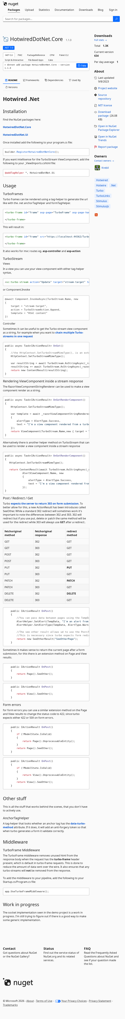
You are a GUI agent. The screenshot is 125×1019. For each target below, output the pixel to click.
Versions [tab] (13, 87)
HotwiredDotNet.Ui (15, 135)
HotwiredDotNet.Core (17, 127)
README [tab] (13, 80)
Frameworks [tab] (32, 80)
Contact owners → (104, 160)
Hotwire (101, 185)
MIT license (105, 105)
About (30, 1001)
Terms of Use (44, 1001)
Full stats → (100, 39)
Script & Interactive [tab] (14, 59)
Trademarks (10, 1005)
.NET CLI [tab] (9, 55)
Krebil (105, 168)
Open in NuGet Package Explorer (109, 128)
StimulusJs (102, 206)
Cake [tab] (50, 59)
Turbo (100, 190)
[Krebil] (97, 168)
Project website (107, 88)
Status (48, 948)
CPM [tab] (52, 55)
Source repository (104, 96)
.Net (113, 185)
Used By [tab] (76, 80)
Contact (9, 948)
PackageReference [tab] (36, 55)
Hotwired (102, 180)
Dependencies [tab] (55, 80)
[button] (82, 65)
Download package (104, 113)
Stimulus (101, 201)
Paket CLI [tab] (63, 55)
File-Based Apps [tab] (35, 59)
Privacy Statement (100, 1001)
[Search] (116, 19)
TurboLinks (103, 196)
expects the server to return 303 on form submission (45, 503)
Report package (108, 147)
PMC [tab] (20, 55)
